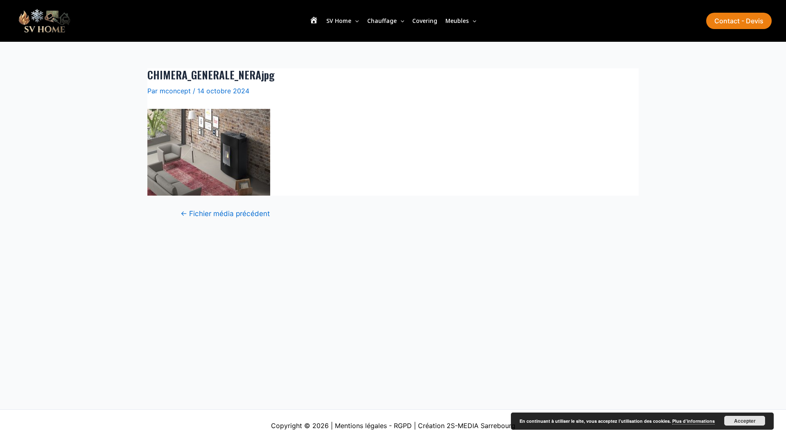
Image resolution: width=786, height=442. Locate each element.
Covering (424, 21)
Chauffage (382, 21)
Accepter (745, 420)
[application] (355, 21)
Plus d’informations (693, 421)
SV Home (338, 21)
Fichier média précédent (225, 213)
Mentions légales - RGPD (373, 426)
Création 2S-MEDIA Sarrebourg (466, 426)
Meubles (457, 21)
